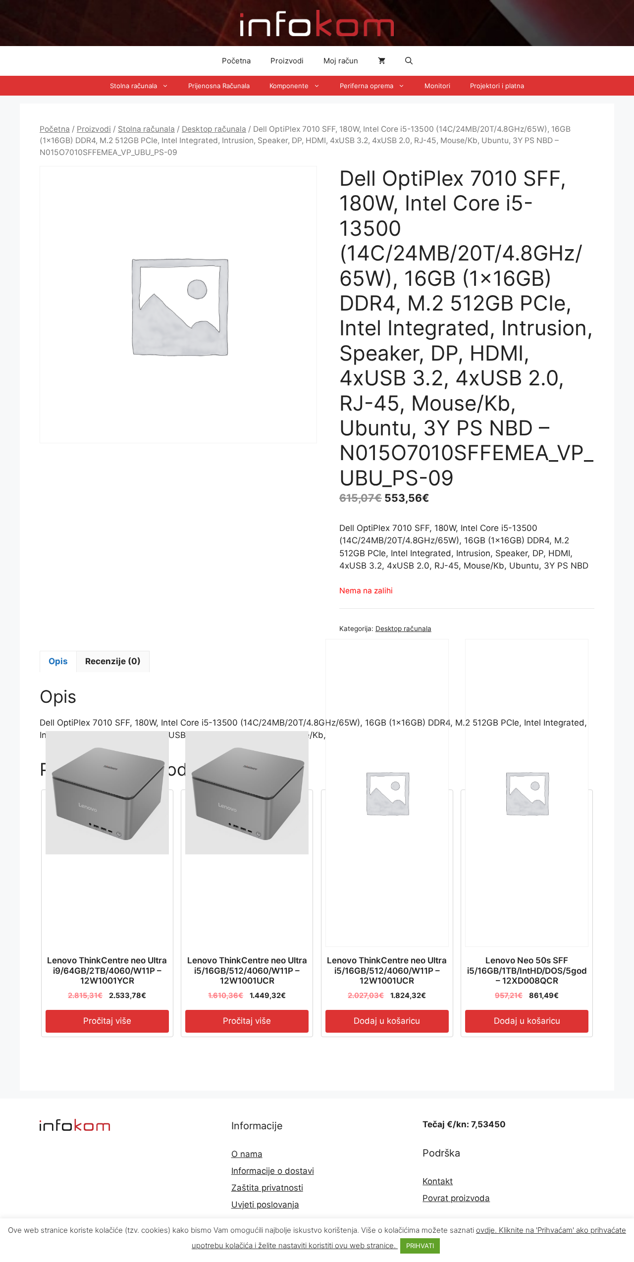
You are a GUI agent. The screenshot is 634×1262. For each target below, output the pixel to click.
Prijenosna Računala (219, 86)
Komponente (289, 86)
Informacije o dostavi (272, 1171)
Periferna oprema (366, 86)
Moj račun (340, 60)
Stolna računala (133, 86)
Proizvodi (287, 60)
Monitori (437, 86)
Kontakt (438, 1181)
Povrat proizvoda (456, 1198)
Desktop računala (214, 129)
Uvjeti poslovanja (265, 1204)
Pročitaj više (107, 1021)
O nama (247, 1154)
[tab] (58, 662)
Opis (58, 661)
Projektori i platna (497, 86)
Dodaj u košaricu (387, 1021)
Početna (236, 60)
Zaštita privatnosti (267, 1188)
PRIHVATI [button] (420, 1246)
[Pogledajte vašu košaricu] (381, 61)
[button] (409, 61)
